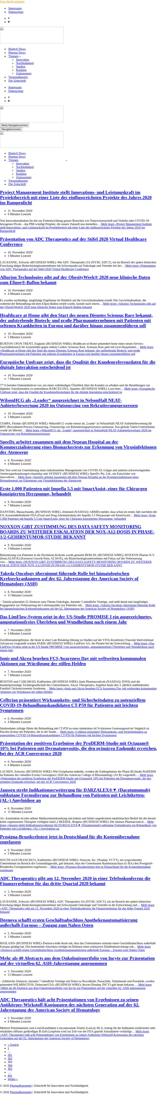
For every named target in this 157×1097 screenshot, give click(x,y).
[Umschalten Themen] (66, 160)
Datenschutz (15, 12)
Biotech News (17, 49)
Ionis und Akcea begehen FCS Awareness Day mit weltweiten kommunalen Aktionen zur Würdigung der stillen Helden (73, 661)
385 (10, 1068)
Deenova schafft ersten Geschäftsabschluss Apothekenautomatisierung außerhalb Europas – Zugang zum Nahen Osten (68, 923)
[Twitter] (9, 21)
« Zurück (13, 1044)
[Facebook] (9, 18)
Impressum (15, 8)
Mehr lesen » (76, 227)
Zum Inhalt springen (12, 1)
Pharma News (16, 52)
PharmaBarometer (21, 1085)
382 (10, 1058)
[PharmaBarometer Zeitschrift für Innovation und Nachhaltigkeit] (32, 42)
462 (10, 1075)
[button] (20, 56)
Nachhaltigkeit (25, 63)
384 (10, 1065)
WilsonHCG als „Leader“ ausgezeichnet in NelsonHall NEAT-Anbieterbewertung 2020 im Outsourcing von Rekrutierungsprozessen (69, 403)
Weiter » (13, 1079)
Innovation (22, 59)
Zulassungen (23, 73)
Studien (20, 66)
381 (10, 1055)
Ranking (21, 70)
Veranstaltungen (18, 77)
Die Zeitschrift (17, 80)
